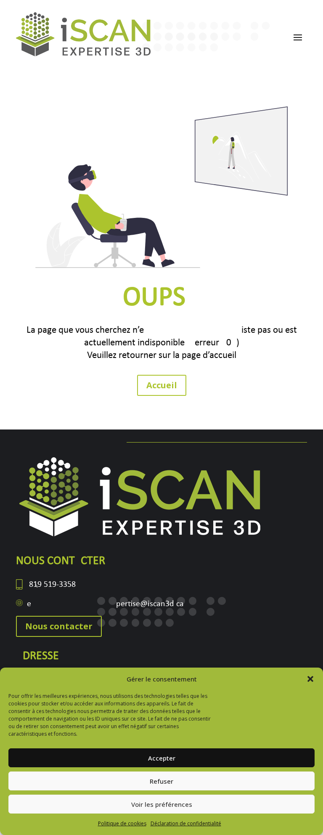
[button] (310, 679)
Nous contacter (59, 626)
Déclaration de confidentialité (186, 823)
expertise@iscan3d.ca (105, 604)
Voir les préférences (161, 804)
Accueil (161, 385)
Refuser (161, 781)
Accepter (161, 758)
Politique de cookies (122, 823)
